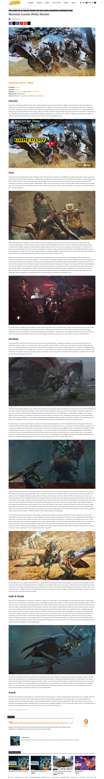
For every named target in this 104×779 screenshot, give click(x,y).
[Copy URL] (29, 23)
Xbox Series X (32, 10)
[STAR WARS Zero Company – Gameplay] (19, 763)
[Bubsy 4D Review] (85, 763)
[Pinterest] (92, 3)
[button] (102, 3)
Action (10, 10)
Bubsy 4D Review (79, 771)
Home (10, 8)
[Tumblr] (17, 23)
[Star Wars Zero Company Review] (41, 763)
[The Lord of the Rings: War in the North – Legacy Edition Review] (63, 763)
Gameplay (11, 769)
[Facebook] (81, 3)
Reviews (14, 8)
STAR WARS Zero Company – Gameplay (18, 771)
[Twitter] (84, 3)
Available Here (25, 96)
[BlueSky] (95, 3)
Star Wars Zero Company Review (39, 771)
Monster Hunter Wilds (21, 82)
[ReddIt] (25, 23)
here (27, 709)
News (37, 10)
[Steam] (89, 3)
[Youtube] (87, 3)
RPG (19, 10)
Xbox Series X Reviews (64, 10)
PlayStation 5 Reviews (54, 10)
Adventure (15, 10)
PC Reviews (46, 10)
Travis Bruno (15, 19)
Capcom (70, 10)
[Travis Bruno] (10, 19)
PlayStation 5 (26, 10)
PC (21, 10)
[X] (14, 23)
